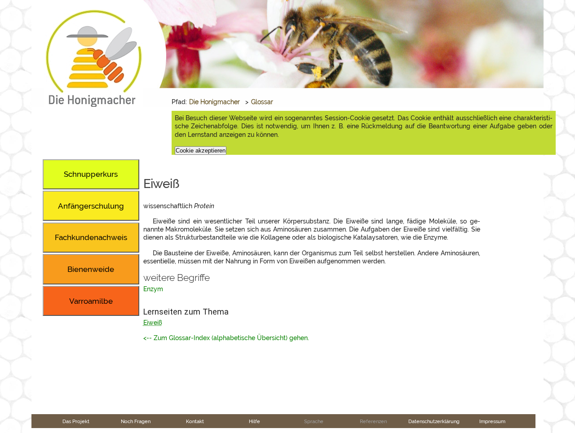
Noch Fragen (135, 421)
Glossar (262, 101)
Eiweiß (152, 322)
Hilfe (254, 421)
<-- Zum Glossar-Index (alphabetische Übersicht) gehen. (226, 337)
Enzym (153, 289)
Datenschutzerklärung (434, 421)
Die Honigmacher (214, 101)
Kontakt (195, 421)
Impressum (492, 421)
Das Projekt (75, 421)
